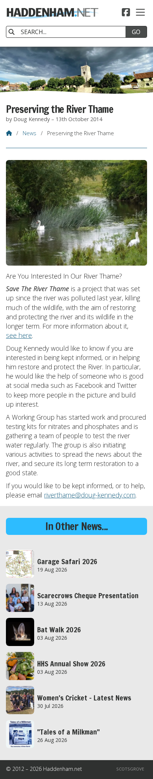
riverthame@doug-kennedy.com (90, 494)
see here (19, 335)
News (29, 133)
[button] (140, 12)
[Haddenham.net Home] (52, 23)
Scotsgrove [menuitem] (130, 769)
